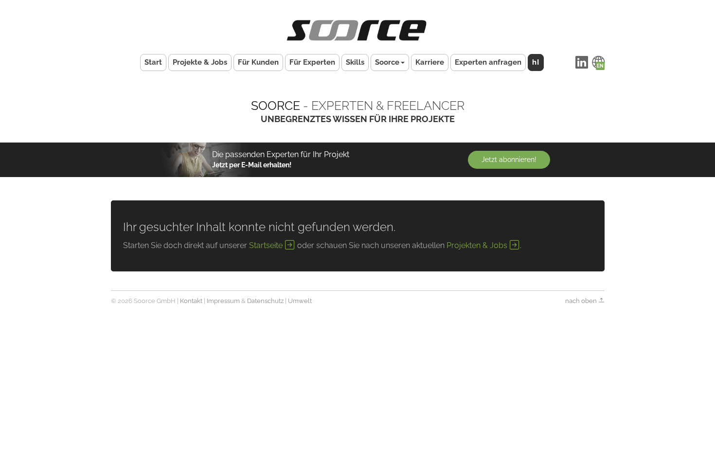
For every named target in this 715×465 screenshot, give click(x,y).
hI (535, 62)
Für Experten (312, 62)
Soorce (387, 62)
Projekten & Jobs (478, 245)
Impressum (223, 300)
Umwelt (300, 300)
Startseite (267, 245)
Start (153, 62)
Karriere (429, 62)
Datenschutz (265, 300)
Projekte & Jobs (200, 62)
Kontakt (191, 300)
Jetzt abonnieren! (509, 159)
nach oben (581, 300)
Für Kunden (258, 62)
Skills (355, 62)
